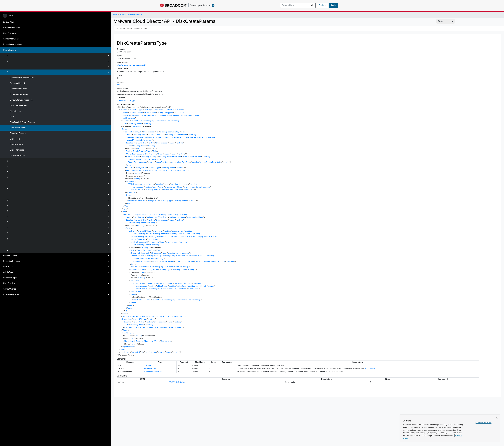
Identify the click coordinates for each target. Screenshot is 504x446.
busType (126, 115)
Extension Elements (11, 261)
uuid (125, 118)
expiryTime (198, 137)
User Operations (10, 33)
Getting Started (9, 22)
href (125, 110)
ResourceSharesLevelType (147, 341)
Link (123, 121)
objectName (158, 187)
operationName (180, 134)
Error (128, 157)
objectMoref (197, 187)
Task (126, 132)
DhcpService (15, 111)
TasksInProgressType (141, 151)
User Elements (9, 50)
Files (124, 212)
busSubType (145, 115)
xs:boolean (179, 112)
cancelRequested (134, 140)
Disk (11, 117)
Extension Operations (12, 44)
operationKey (168, 110)
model (139, 123)
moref (151, 184)
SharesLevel (129, 341)
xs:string (147, 110)
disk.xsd (120, 85)
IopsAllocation (128, 333)
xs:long (160, 112)
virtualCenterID (138, 190)
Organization (131, 170)
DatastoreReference (18, 89)
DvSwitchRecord (17, 155)
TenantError (133, 162)
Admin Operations (11, 39)
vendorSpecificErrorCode (139, 159)
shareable (164, 115)
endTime (177, 137)
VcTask (131, 184)
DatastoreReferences (18, 94)
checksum (181, 217)
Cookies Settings (483, 422)
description (183, 184)
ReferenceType (150, 368)
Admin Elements (10, 256)
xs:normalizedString (195, 217)
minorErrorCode (194, 157)
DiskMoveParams (17, 133)
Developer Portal (200, 5)
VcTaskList (130, 181)
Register (322, 5)
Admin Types (8, 272)
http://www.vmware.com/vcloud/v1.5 (131, 65)
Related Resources (11, 28)
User (128, 168)
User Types (8, 267)
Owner (129, 154)
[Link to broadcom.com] (173, 5)
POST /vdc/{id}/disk (177, 382)
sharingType (185, 115)
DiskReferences (16, 150)
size (143, 217)
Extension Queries (11, 294)
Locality (123, 352)
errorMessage (137, 187)
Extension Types (10, 278)
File (125, 214)
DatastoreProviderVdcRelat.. (22, 78)
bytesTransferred (161, 217)
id (153, 110)
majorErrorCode (174, 157)
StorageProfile (128, 316)
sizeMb (153, 112)
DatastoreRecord (17, 83)
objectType (177, 187)
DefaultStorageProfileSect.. (21, 100)
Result (129, 195)
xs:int (146, 112)
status (140, 112)
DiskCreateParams (18, 128)
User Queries (9, 283)
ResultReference (135, 201)
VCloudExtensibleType (126, 100)
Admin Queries (9, 289)
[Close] (497, 417)
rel (126, 123)
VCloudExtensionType (153, 371)
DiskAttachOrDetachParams (22, 122)
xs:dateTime (167, 137)
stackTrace (135, 157)
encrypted (169, 112)
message (154, 157)
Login (333, 5)
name (125, 112)
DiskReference (16, 144)
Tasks (124, 129)
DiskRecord (14, 139)
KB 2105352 (370, 368)
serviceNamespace (135, 137)
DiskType (147, 365)
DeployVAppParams (18, 105)
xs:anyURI (133, 110)
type (140, 110)
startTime (157, 137)
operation (161, 134)
